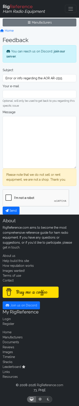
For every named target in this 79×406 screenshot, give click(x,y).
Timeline (9, 357)
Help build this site (16, 261)
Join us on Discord (23, 305)
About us (9, 256)
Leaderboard (12, 367)
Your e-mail (11, 86)
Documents (11, 342)
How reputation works (18, 265)
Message (9, 112)
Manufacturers (41, 22)
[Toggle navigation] (70, 9)
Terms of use (12, 275)
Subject (8, 70)
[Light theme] (40, 399)
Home (9, 30)
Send (13, 210)
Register (8, 324)
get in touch (11, 247)
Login (7, 319)
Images (8, 352)
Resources (10, 376)
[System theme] (31, 399)
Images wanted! (14, 271)
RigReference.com (50, 385)
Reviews (8, 347)
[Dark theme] (48, 399)
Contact (8, 280)
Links (6, 372)
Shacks (8, 362)
